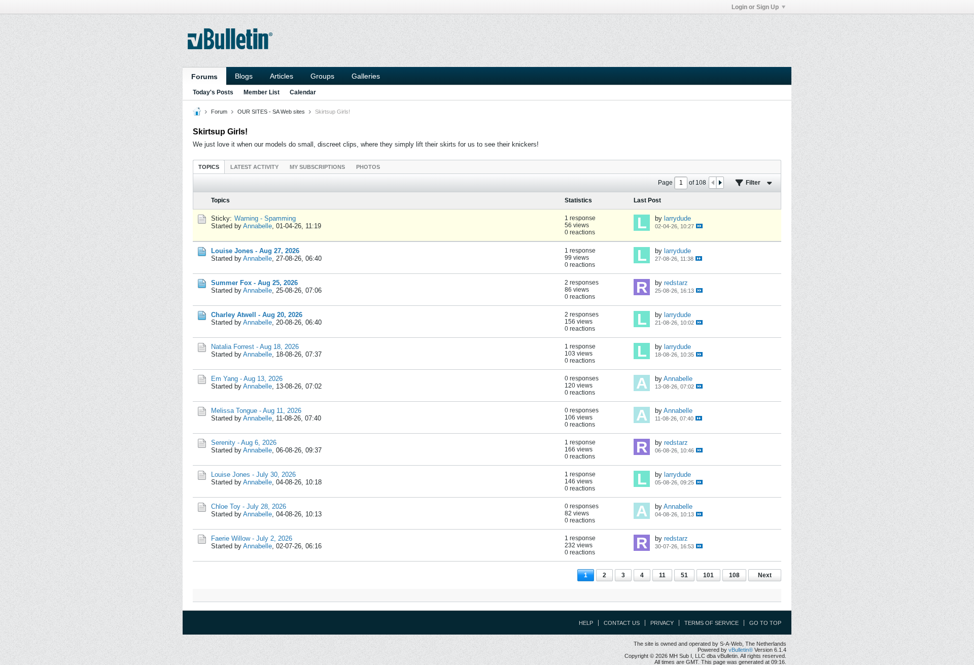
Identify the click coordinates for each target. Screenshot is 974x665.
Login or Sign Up (755, 7)
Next (765, 575)
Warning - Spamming (265, 218)
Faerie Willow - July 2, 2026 (251, 538)
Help (586, 623)
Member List (262, 92)
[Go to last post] (699, 226)
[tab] (209, 166)
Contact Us (622, 623)
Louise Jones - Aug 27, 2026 (255, 251)
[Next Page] (719, 182)
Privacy (662, 623)
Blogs (244, 76)
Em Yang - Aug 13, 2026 (247, 378)
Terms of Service (711, 623)
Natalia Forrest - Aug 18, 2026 (255, 347)
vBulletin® (740, 650)
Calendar (303, 92)
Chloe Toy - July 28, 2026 (248, 506)
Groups (322, 76)
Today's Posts (213, 92)
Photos (368, 167)
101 (708, 575)
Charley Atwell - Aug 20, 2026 (256, 315)
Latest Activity (254, 167)
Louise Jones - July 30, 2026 (253, 474)
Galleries (366, 76)
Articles (281, 76)
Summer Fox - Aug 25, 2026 (254, 283)
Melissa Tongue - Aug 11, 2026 (256, 410)
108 (734, 575)
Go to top (765, 623)
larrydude (677, 218)
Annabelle (257, 226)
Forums (204, 77)
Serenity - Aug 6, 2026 (243, 442)
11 (662, 575)
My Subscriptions (317, 167)
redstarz (676, 283)
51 (684, 575)
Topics (208, 167)
